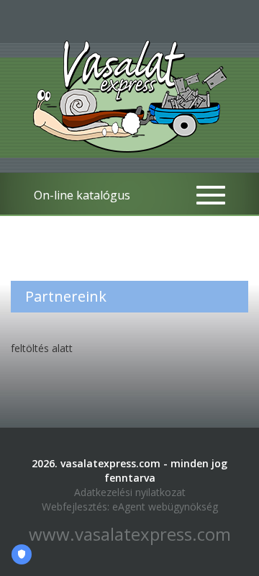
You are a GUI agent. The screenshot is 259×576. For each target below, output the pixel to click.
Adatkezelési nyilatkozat (130, 492)
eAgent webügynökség (165, 506)
